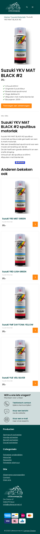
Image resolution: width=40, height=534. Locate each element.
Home (7, 17)
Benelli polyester (10, 440)
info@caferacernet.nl (12, 504)
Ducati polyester (10, 443)
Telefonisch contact (22, 403)
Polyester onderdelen (13, 455)
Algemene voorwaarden (14, 475)
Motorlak (7, 457)
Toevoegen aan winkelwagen (16, 106)
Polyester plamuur (11, 463)
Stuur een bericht (20, 411)
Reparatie (7, 460)
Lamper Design (30, 531)
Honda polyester (10, 437)
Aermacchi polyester (12, 435)
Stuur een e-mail (20, 418)
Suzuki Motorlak (18, 17)
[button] (27, 7)
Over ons (7, 480)
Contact (6, 477)
